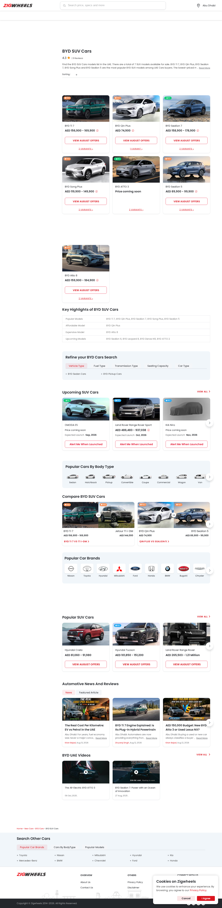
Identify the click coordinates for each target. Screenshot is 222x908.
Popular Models (94, 847)
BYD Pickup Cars (112, 374)
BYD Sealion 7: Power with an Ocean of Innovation (135, 789)
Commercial (163, 482)
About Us (85, 882)
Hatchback (91, 482)
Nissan (70, 576)
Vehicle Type (76, 366)
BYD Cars (39, 828)
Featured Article (88, 692)
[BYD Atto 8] (85, 258)
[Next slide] (209, 423)
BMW (167, 576)
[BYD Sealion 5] (186, 169)
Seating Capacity (157, 366)
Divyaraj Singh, (122, 742)
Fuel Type (99, 366)
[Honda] (151, 568)
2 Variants (85, 149)
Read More (204, 67)
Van (200, 482)
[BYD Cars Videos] (203, 755)
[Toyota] (87, 568)
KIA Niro (170, 425)
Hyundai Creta (73, 650)
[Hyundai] (103, 568)
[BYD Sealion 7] (186, 108)
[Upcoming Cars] (203, 392)
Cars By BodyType (64, 847)
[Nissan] (71, 568)
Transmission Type (126, 366)
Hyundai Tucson (125, 650)
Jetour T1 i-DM (124, 531)
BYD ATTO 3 (122, 186)
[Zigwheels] (18, 5)
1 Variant (135, 149)
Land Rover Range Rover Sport (133, 425)
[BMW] (167, 568)
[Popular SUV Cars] (203, 617)
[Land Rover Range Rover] (186, 634)
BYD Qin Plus (123, 125)
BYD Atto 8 (71, 275)
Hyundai (103, 576)
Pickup (108, 482)
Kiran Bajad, (71, 742)
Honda (151, 576)
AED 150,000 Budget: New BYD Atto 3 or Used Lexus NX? (186, 727)
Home (19, 828)
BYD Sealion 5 (174, 186)
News (68, 692)
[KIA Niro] (186, 409)
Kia (171, 855)
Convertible (127, 482)
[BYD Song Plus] (85, 169)
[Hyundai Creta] (85, 634)
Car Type (183, 366)
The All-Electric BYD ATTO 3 (80, 787)
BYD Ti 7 (69, 125)
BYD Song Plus (73, 186)
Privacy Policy (135, 882)
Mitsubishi (119, 576)
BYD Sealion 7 (174, 125)
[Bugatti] (183, 568)
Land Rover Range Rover (180, 650)
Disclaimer (133, 887)
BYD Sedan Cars (77, 374)
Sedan (72, 482)
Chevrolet (100, 860)
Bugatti (183, 576)
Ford (135, 576)
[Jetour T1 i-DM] (116, 515)
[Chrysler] (199, 568)
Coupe (145, 482)
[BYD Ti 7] (85, 108)
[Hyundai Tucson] (136, 634)
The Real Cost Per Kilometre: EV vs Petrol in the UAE (84, 727)
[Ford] (135, 568)
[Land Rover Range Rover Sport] (136, 409)
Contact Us (86, 887)
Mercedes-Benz (28, 860)
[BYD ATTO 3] (136, 169)
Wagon (182, 482)
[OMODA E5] (85, 409)
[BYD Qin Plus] (136, 108)
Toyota (87, 576)
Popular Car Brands (32, 847)
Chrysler (199, 576)
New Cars (28, 828)
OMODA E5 (71, 425)
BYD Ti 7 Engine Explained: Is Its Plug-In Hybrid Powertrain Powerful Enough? (135, 727)
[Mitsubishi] (119, 568)
